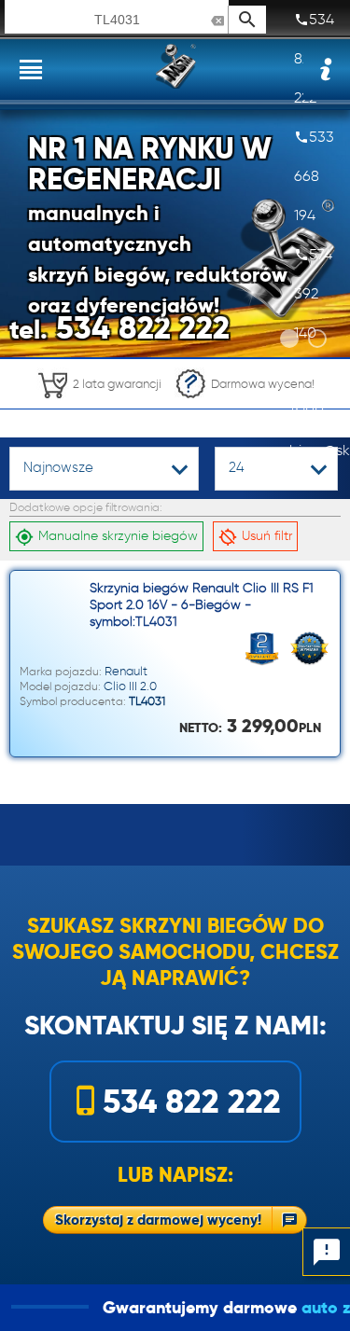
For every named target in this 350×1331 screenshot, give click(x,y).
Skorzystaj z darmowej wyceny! (158, 1219)
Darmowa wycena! (263, 384)
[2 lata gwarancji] (99, 403)
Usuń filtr (267, 536)
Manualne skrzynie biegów (118, 536)
